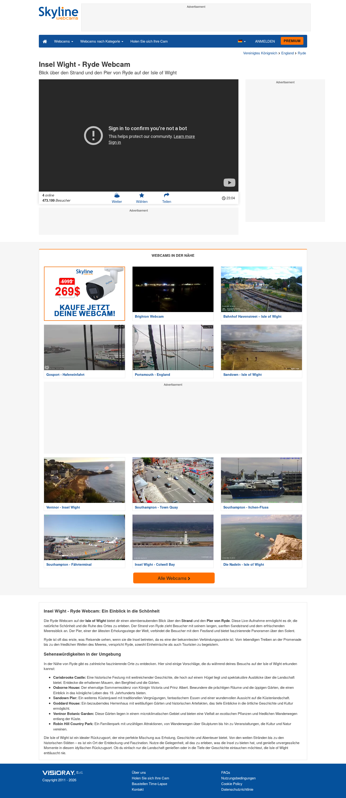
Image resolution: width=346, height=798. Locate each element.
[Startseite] (45, 41)
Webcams (62, 41)
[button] (241, 41)
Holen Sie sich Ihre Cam (149, 41)
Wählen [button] (142, 201)
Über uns (139, 772)
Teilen (166, 201)
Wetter (117, 201)
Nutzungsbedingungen (238, 777)
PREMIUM (292, 40)
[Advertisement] (195, 20)
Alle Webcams (173, 578)
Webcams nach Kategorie (100, 41)
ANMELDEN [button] (265, 41)
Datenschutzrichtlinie (237, 789)
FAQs (225, 772)
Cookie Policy (231, 783)
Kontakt (138, 789)
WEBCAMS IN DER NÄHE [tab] (173, 255)
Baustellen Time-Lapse (149, 783)
